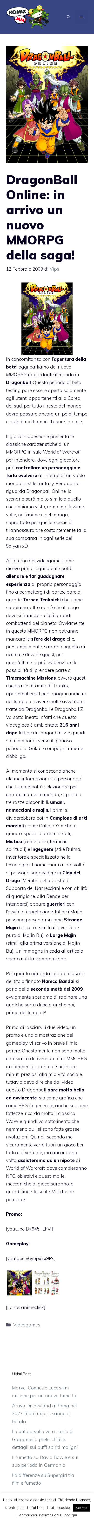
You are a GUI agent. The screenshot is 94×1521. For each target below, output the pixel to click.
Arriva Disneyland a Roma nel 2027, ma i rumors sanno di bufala (44, 1413)
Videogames (26, 1325)
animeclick (32, 1307)
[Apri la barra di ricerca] (68, 17)
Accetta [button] (81, 1508)
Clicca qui (68, 1515)
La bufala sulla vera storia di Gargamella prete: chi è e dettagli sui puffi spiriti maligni (45, 1439)
